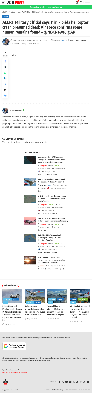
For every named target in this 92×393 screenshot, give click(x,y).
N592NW (51, 213)
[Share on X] (5, 67)
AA (40, 174)
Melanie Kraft (81, 40)
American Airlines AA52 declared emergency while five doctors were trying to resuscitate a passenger (51, 159)
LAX (66, 269)
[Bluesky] (88, 382)
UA (52, 252)
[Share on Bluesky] (5, 95)
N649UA (47, 252)
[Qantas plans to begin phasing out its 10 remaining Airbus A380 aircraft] (30, 182)
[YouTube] (66, 382)
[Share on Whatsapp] (5, 73)
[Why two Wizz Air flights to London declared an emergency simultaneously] (30, 221)
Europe (50, 165)
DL (40, 213)
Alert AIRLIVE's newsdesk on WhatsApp (14, 372)
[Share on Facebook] (5, 61)
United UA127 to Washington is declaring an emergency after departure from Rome (49, 237)
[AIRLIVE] (15, 2)
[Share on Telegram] (5, 84)
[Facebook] (59, 382)
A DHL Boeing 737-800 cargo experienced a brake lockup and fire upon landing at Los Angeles (51, 259)
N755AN (54, 174)
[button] (4, 2)
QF (40, 191)
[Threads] (84, 382)
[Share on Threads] (5, 90)
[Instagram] (73, 382)
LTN (40, 230)
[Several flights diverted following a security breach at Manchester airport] (57, 296)
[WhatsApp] (80, 382)
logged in (21, 142)
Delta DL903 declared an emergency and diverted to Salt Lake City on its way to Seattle (52, 198)
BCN (40, 252)
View (14, 55)
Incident (42, 266)
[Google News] (70, 382)
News (6, 16)
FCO (48, 174)
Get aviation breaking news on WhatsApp (46, 7)
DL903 (45, 213)
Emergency (43, 165)
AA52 (44, 174)
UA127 (56, 252)
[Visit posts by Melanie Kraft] (6, 41)
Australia (43, 185)
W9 (44, 230)
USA (57, 205)
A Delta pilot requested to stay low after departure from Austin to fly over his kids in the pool (80, 312)
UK (63, 224)
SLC (57, 213)
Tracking (57, 165)
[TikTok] (77, 382)
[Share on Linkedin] (5, 78)
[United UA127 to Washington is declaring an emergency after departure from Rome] (30, 238)
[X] (62, 382)
